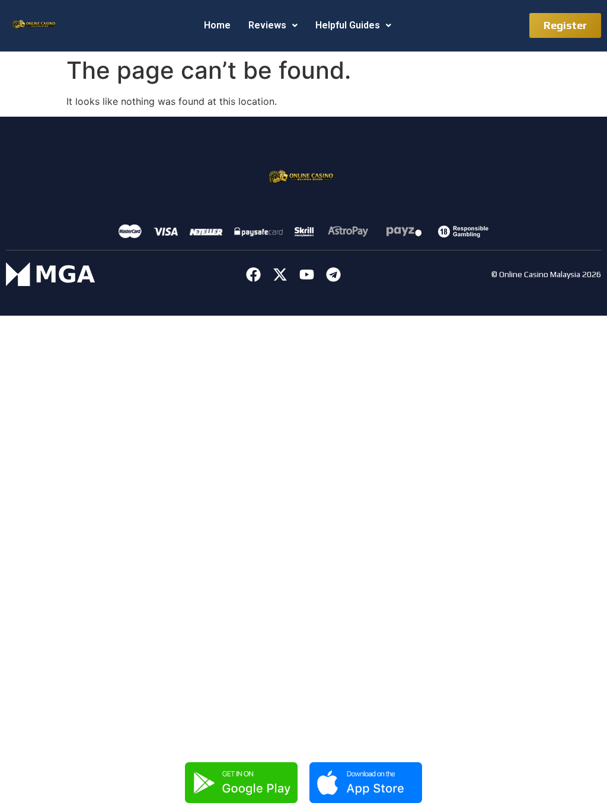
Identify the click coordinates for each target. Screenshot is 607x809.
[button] (272, 25)
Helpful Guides (347, 25)
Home (217, 25)
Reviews (267, 25)
